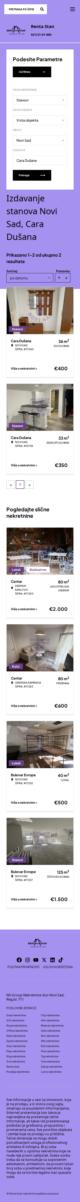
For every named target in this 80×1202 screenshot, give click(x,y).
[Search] (42, 9)
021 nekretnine (15, 1020)
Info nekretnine (50, 1020)
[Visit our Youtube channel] (35, 959)
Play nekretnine (15, 1051)
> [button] (29, 484)
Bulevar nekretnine (52, 1025)
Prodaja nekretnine (17, 1071)
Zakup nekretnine (51, 1066)
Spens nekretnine (17, 1041)
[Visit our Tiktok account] (60, 959)
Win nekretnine (50, 1041)
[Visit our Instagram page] (27, 959)
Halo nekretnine (50, 1030)
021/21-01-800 (41, 35)
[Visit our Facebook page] (19, 959)
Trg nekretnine (49, 1056)
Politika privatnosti (23, 967)
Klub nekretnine (15, 1035)
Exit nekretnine (50, 1046)
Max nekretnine (50, 1051)
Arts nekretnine (15, 1061)
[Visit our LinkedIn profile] (52, 959)
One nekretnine (50, 1061)
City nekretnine (50, 1015)
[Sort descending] (66, 278)
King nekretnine (15, 1056)
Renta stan (12, 1066)
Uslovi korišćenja (58, 967)
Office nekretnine (17, 1030)
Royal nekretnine (16, 1025)
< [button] (11, 484)
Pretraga (24, 175)
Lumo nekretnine (51, 1071)
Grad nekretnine (16, 1015)
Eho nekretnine (50, 1035)
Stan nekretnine (16, 1046)
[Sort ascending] (59, 278)
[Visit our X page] (44, 959)
